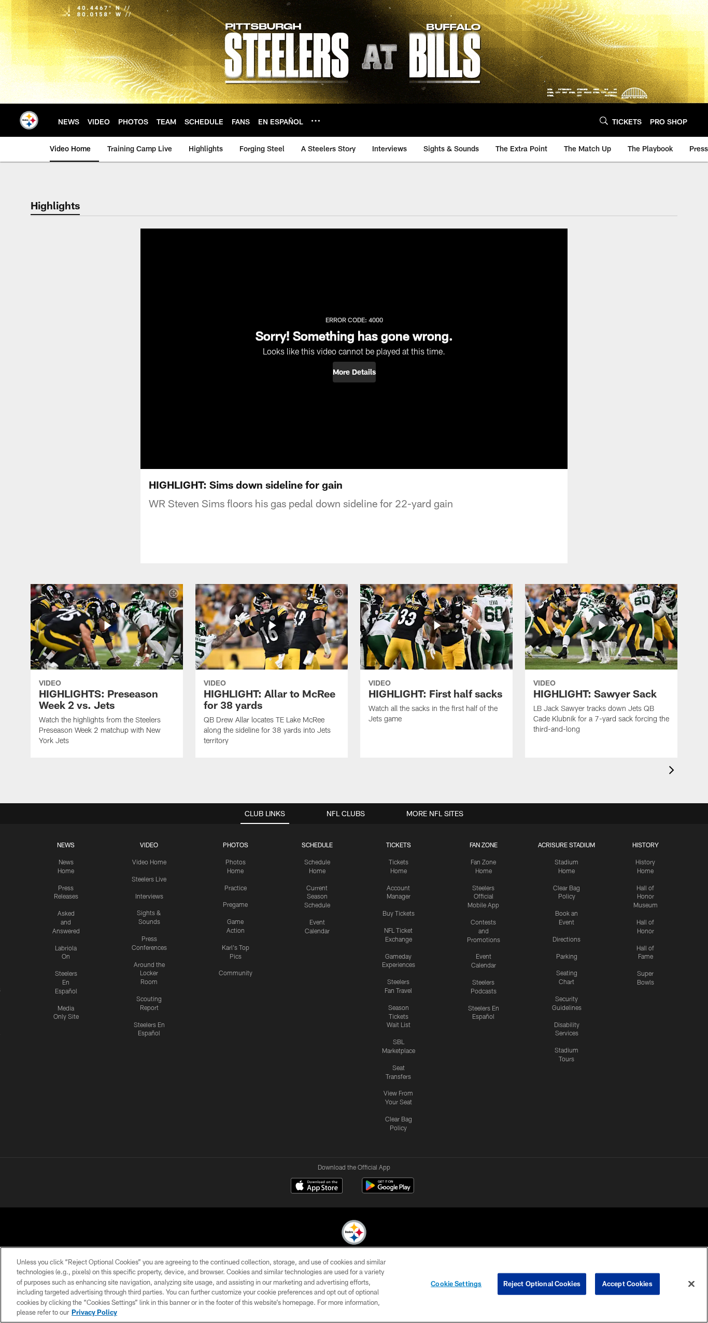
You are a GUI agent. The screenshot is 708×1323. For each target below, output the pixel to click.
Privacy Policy (94, 1312)
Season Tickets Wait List (398, 1016)
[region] (354, 1285)
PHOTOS (235, 844)
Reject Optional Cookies (541, 1283)
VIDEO (149, 844)
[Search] (604, 120)
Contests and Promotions (483, 930)
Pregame (235, 904)
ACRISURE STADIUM (566, 844)
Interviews (149, 896)
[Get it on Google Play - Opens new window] (388, 1190)
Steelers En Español (66, 982)
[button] (354, 372)
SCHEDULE (317, 844)
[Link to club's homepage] (29, 120)
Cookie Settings (456, 1283)
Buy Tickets (399, 913)
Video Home (149, 861)
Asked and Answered (66, 921)
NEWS (66, 844)
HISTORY (645, 844)
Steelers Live (149, 879)
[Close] (691, 1284)
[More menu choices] (315, 121)
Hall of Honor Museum (645, 896)
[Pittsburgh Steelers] (354, 1233)
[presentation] (673, 771)
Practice (235, 887)
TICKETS (398, 844)
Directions (566, 939)
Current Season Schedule (317, 896)
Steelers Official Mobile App (483, 896)
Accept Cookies (627, 1283)
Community (235, 972)
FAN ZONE (484, 844)
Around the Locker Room (149, 973)
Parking (566, 956)
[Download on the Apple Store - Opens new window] (316, 1187)
